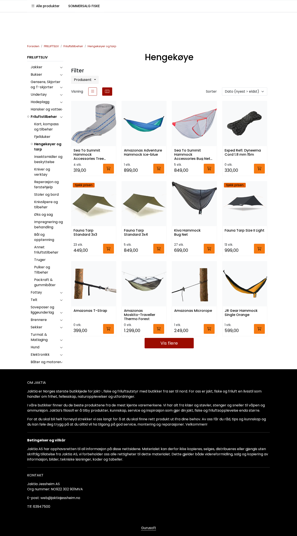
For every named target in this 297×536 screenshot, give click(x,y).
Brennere (39, 319)
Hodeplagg (40, 101)
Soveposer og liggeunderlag (42, 310)
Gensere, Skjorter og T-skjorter (45, 84)
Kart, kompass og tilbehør (46, 127)
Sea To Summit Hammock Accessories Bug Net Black (192, 154)
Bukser (36, 74)
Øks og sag (43, 214)
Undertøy (39, 94)
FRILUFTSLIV (37, 57)
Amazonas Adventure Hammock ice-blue (143, 152)
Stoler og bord (46, 194)
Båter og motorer (46, 361)
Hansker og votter (46, 109)
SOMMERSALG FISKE (84, 6)
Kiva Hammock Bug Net (187, 232)
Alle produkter (47, 6)
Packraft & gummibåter (45, 282)
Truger (40, 259)
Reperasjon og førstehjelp (46, 184)
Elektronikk (40, 354)
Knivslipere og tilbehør (46, 204)
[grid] (107, 91)
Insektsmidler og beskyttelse (48, 159)
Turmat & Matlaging (39, 337)
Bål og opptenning (44, 237)
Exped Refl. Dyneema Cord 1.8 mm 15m (243, 152)
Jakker (36, 67)
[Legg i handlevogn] (108, 169)
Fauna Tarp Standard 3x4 (136, 232)
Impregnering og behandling (48, 224)
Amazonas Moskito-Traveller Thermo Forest (139, 315)
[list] (92, 91)
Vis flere (169, 343)
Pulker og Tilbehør (42, 270)
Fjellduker (42, 136)
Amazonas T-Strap (90, 311)
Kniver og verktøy (42, 172)
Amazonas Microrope (193, 311)
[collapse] (61, 67)
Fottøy (36, 292)
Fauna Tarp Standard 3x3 (85, 232)
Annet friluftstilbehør (46, 250)
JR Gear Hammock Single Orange (241, 313)
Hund (35, 347)
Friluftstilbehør (44, 116)
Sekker (36, 327)
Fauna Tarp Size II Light (244, 230)
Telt (34, 299)
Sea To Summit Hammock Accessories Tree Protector (88, 154)
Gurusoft (148, 527)
